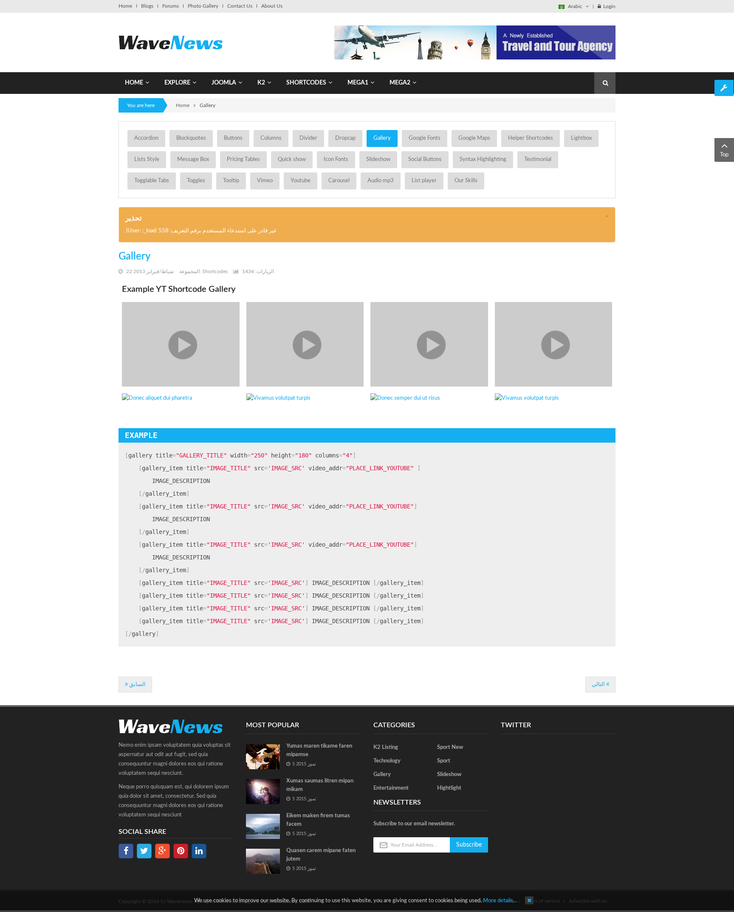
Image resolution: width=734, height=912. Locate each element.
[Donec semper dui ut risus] (429, 398)
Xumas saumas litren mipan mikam (319, 785)
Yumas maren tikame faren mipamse (319, 750)
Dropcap (345, 138)
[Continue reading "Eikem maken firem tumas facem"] (263, 826)
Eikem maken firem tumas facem (318, 820)
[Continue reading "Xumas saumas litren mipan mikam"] (263, 791)
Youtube (301, 181)
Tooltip (231, 181)
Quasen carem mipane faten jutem (321, 855)
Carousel (339, 181)
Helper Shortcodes (530, 138)
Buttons (233, 138)
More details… (500, 901)
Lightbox (581, 138)
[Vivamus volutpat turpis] (181, 344)
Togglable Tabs (151, 181)
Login (609, 6)
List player (424, 181)
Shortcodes (215, 271)
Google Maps (474, 138)
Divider (308, 138)
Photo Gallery (203, 6)
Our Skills (466, 181)
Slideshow (378, 159)
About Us (271, 6)
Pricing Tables (243, 159)
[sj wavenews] (171, 42)
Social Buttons (425, 159)
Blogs (147, 6)
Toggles (196, 181)
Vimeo (265, 181)
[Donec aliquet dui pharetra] (181, 398)
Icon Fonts (336, 159)
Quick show (292, 159)
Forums (170, 6)
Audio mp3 (380, 181)
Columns (271, 138)
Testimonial (537, 159)
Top (724, 155)
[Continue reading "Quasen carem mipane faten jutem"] (263, 861)
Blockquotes (191, 138)
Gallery (382, 138)
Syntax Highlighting (483, 159)
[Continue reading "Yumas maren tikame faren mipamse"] (263, 756)
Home (125, 6)
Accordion (146, 138)
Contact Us (239, 6)
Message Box (193, 159)
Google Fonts (424, 138)
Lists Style (146, 159)
